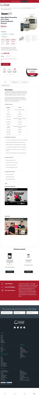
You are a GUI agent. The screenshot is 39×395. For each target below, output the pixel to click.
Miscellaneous (22, 355)
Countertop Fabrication (4, 375)
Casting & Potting (22, 349)
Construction (2, 374)
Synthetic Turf (21, 378)
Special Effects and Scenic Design (24, 377)
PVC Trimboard (22, 375)
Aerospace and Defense (4, 370)
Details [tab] (5, 81)
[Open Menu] (34, 394)
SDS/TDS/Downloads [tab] (5, 85)
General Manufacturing (4, 377)
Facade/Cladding (3, 376)
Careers (2, 336)
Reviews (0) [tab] (25, 82)
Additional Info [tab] (15, 82)
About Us (2, 335)
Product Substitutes (3, 364)
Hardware (21, 354)
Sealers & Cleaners (16, 8)
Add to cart (5, 64)
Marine (21, 370)
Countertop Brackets (23, 350)
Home (2, 8)
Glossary (2, 361)
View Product (9, 271)
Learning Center (3, 362)
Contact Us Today (24, 1)
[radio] (4, 34)
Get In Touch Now (32, 74)
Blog (1, 356)
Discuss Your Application (4, 363)
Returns (2, 348)
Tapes (21, 357)
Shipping (2, 347)
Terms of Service (3, 349)
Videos (2, 357)
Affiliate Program (3, 342)
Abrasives (21, 347)
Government (2, 378)
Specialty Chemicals (8, 8)
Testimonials (2, 341)
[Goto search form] (38, 4)
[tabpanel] (22, 38)
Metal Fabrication (22, 371)
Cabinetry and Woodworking (4, 371)
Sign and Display (22, 376)
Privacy (2, 350)
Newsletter (2, 340)
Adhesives (21, 348)
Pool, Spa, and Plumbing (23, 374)
